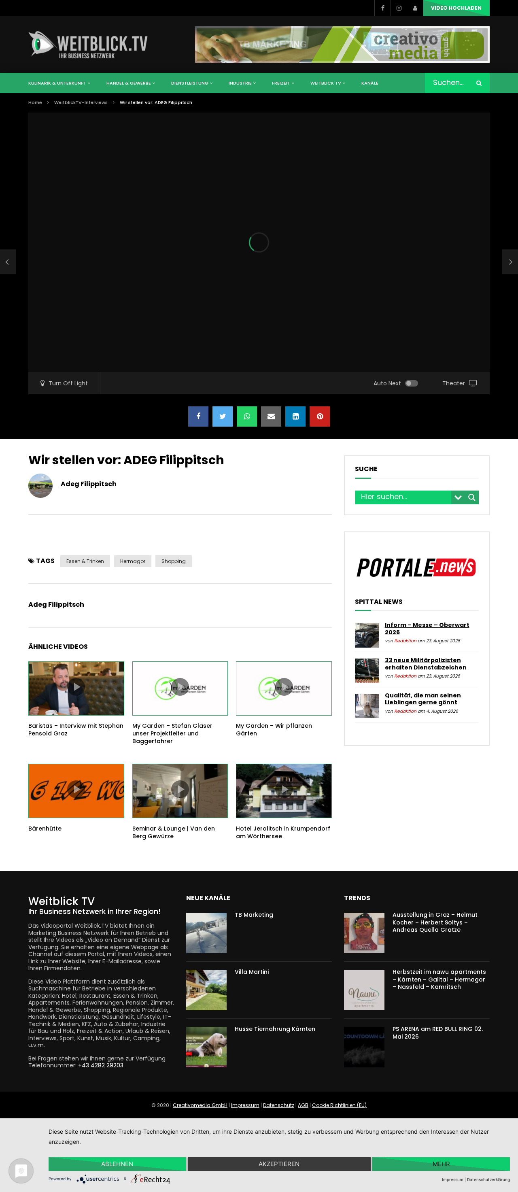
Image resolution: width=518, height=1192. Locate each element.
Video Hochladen (456, 7)
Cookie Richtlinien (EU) (339, 1105)
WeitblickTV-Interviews (81, 102)
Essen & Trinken (85, 561)
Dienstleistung (189, 83)
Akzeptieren (279, 1164)
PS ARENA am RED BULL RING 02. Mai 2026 (438, 1033)
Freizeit (281, 83)
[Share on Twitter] (222, 416)
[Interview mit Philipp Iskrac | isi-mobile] (8, 261)
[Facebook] (382, 8)
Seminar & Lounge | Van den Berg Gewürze (173, 832)
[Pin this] (320, 416)
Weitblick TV (325, 83)
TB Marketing (254, 915)
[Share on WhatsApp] (247, 416)
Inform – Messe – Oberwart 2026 (427, 628)
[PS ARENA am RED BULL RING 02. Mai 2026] (364, 1047)
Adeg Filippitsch (89, 484)
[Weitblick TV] (88, 44)
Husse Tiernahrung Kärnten (275, 1029)
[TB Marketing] (206, 933)
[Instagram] (399, 8)
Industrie (240, 83)
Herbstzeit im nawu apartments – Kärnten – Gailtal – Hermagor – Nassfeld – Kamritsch (439, 979)
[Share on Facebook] (198, 416)
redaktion (405, 641)
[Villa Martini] (206, 990)
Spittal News (379, 601)
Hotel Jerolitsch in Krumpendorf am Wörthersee (283, 832)
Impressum (245, 1105)
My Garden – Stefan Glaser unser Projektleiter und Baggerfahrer (172, 733)
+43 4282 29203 (100, 1065)
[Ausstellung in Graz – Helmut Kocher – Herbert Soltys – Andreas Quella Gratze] (364, 933)
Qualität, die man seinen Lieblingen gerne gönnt (423, 699)
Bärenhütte (45, 828)
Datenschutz (278, 1105)
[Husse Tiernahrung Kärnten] (206, 1047)
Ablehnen (117, 1164)
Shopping (173, 561)
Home (35, 102)
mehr (441, 1164)
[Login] (415, 8)
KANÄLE (369, 83)
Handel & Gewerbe (128, 83)
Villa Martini (252, 972)
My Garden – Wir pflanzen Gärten (274, 729)
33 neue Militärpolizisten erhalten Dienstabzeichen (426, 663)
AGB (303, 1105)
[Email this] (271, 416)
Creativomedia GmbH (200, 1105)
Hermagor (132, 561)
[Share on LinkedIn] (295, 416)
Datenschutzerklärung (488, 1179)
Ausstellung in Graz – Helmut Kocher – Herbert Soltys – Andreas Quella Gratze (435, 922)
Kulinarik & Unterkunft (57, 83)
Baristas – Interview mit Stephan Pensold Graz (75, 729)
